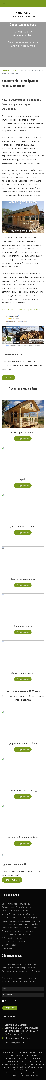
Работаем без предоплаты (14, 938)
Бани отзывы (8, 948)
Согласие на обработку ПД (31, 1058)
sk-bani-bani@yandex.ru (15, 1042)
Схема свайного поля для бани (16, 910)
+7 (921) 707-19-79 (23, 32)
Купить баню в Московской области (19, 914)
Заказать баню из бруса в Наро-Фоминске (21, 309)
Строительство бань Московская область (21, 924)
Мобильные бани (10, 945)
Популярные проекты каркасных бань (19, 968)
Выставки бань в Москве (17, 1025)
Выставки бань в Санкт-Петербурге (21, 1028)
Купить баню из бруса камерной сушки (20, 917)
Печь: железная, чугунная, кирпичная (19, 931)
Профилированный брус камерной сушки (21, 921)
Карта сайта (7, 1061)
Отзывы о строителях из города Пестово (21, 971)
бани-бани (23, 13)
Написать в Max (24, 35)
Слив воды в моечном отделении (17, 934)
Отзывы (8, 377)
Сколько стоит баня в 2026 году (16, 907)
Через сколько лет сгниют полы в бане (20, 928)
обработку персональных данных (25, 1001)
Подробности (22, 438)
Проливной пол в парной (13, 941)
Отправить (10, 1008)
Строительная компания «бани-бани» (19, 964)
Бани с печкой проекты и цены (16, 904)
